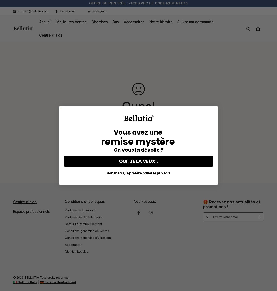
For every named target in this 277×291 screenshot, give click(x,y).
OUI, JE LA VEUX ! (138, 161)
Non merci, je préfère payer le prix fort (138, 173)
